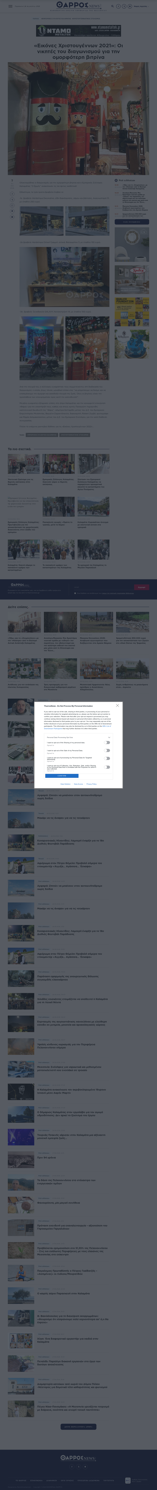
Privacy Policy (92, 784)
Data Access (78, 784)
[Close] (118, 706)
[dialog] (78, 745)
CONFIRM (62, 776)
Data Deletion (65, 784)
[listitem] (78, 737)
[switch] (107, 742)
